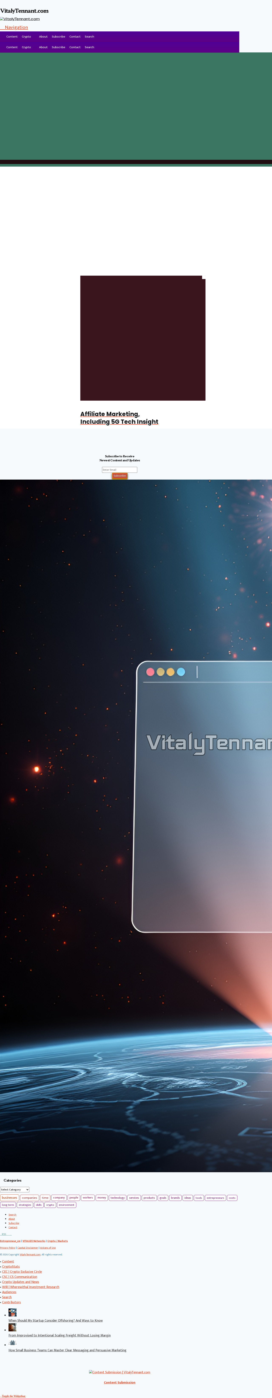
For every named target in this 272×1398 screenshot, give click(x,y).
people (73, 1197)
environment (66, 1205)
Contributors (11, 1302)
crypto (50, 1205)
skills (39, 1205)
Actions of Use (48, 1248)
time (45, 1197)
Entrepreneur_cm (10, 1241)
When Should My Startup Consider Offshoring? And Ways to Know (55, 1321)
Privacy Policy (7, 1248)
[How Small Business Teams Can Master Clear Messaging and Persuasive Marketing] (12, 1345)
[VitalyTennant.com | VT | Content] (11, 1234)
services (134, 1197)
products (149, 1197)
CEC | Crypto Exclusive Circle (22, 1272)
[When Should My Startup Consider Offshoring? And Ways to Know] (12, 1315)
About (43, 36)
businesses (9, 1198)
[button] (14, 27)
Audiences (9, 1292)
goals (163, 1198)
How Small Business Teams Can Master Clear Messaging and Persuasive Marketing (67, 1350)
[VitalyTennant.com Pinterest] (9, 1234)
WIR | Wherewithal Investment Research (30, 1287)
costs (232, 1198)
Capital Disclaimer (27, 1248)
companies (29, 1197)
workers (88, 1197)
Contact (75, 36)
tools (199, 1198)
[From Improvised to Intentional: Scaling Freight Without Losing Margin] (12, 1330)
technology (118, 1197)
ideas (187, 1198)
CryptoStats (11, 1267)
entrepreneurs (215, 1198)
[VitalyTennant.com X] (7, 1234)
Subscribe (58, 36)
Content (12, 36)
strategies (25, 1205)
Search (89, 36)
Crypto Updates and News (20, 1282)
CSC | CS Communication (19, 1277)
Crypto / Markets (57, 1241)
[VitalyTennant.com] (2, 36)
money (102, 1197)
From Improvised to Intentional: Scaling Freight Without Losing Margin (59, 1335)
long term (8, 1205)
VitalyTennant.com (30, 1254)
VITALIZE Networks (34, 1241)
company (59, 1197)
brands (175, 1198)
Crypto (26, 36)
